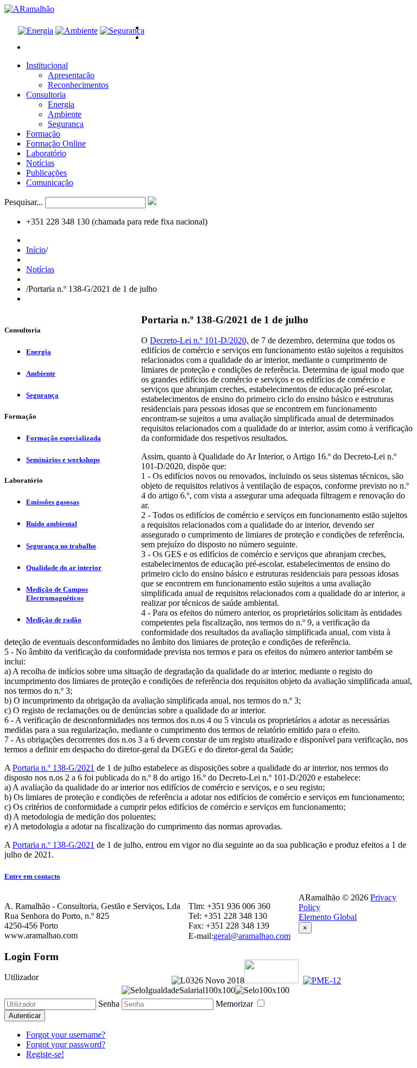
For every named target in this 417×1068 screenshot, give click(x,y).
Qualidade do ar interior (64, 568)
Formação (43, 133)
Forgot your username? (65, 1034)
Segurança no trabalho (61, 546)
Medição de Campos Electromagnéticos (57, 593)
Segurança (66, 124)
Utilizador (21, 977)
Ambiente (64, 114)
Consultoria (46, 94)
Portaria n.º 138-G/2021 (53, 767)
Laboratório (46, 153)
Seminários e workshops (63, 460)
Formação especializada (63, 438)
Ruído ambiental (51, 524)
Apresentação (71, 75)
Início (36, 249)
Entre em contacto (32, 876)
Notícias (40, 163)
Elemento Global (328, 917)
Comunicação (49, 182)
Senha (108, 1003)
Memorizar (235, 1003)
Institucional (47, 65)
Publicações (46, 172)
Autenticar (25, 1016)
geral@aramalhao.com (251, 936)
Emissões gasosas (52, 502)
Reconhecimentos (78, 84)
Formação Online (56, 143)
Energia (61, 104)
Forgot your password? (65, 1044)
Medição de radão (53, 620)
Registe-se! (45, 1054)
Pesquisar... (23, 202)
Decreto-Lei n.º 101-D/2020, (199, 340)
